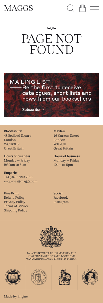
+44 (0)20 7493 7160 (18, 177)
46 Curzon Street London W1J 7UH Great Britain (66, 141)
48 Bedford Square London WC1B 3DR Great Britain (17, 141)
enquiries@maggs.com (21, 181)
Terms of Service (16, 206)
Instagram (61, 202)
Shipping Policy (15, 210)
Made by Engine (16, 296)
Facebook (61, 197)
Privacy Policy (14, 202)
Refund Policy (14, 197)
